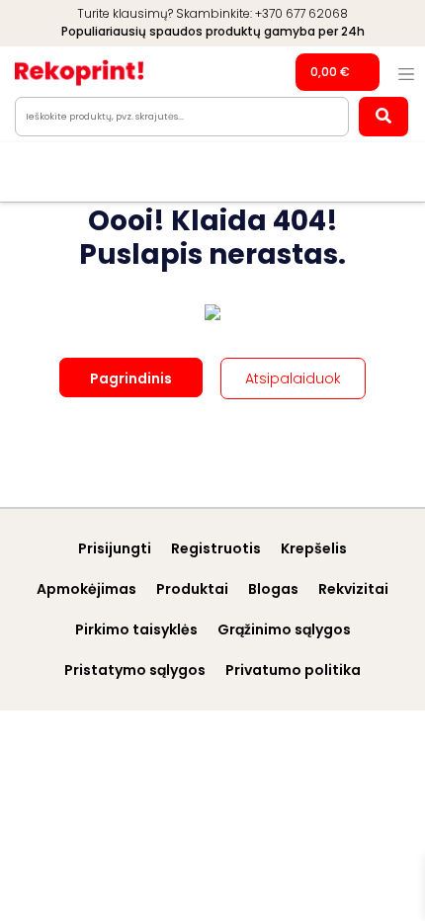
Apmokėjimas (86, 589)
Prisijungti (114, 548)
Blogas (273, 589)
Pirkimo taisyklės (136, 629)
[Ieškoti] (383, 116)
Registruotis (216, 548)
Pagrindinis (131, 378)
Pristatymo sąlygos (135, 670)
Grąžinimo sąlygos (284, 629)
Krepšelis (314, 548)
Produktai (192, 589)
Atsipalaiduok (293, 378)
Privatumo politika (293, 670)
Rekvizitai (353, 589)
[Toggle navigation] (406, 74)
